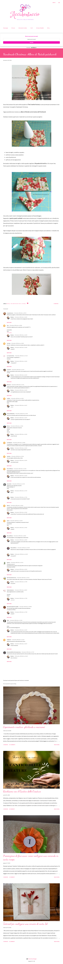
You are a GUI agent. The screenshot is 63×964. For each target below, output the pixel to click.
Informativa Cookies (23, 27)
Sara (8, 325)
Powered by (28, 47)
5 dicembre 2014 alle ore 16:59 (21, 630)
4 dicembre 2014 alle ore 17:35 (21, 490)
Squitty (8, 562)
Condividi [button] (56, 303)
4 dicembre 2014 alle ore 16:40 (21, 347)
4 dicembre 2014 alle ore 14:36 (17, 456)
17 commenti (12, 744)
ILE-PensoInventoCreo (11, 577)
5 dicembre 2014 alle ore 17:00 (21, 581)
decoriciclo (9, 483)
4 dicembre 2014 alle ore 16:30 (21, 317)
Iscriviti (31, 42)
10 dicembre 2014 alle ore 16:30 (21, 554)
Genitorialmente (10, 590)
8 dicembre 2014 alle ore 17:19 (28, 652)
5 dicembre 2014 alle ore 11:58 (16, 620)
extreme (8, 343)
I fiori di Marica (10, 468)
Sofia (8, 620)
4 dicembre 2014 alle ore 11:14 (18, 369)
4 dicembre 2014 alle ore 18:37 (16, 520)
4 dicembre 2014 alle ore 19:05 (21, 512)
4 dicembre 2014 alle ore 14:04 (19, 442)
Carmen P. (9, 369)
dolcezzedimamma (11, 413)
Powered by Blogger (32, 958)
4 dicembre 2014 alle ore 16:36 (21, 434)
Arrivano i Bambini (40, 27)
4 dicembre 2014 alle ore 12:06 (17, 398)
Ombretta (9, 639)
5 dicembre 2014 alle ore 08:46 (25, 606)
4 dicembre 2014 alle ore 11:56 (18, 384)
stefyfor (8, 398)
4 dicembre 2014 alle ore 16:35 (21, 448)
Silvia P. (8, 505)
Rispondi (9, 322)
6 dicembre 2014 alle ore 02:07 (23, 547)
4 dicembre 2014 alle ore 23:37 (23, 577)
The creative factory (15, 303)
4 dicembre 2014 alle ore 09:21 (20, 313)
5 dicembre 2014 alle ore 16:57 (21, 643)
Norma (8, 426)
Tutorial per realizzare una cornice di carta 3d (25, 923)
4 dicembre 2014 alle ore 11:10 (21, 355)
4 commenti (12, 809)
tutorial (23, 303)
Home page (5, 27)
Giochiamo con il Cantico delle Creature (22, 791)
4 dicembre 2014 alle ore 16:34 (21, 390)
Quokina (8, 456)
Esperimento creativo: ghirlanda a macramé (24, 727)
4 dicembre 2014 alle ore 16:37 (21, 405)
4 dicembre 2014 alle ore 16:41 (21, 361)
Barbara (12, 317)
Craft (31, 27)
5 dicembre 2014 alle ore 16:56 (21, 569)
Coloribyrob (9, 442)
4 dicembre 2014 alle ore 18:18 (17, 505)
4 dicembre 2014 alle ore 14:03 (17, 426)
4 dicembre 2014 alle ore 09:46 (16, 325)
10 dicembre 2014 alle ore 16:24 (21, 656)
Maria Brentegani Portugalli (12, 606)
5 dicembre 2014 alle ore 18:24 (21, 539)
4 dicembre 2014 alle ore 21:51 (17, 562)
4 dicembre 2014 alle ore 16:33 (21, 375)
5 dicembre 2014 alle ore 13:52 (18, 639)
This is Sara (9, 332)
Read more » (57, 744)
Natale (8, 303)
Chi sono (13, 27)
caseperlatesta (10, 313)
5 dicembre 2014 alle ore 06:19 (21, 590)
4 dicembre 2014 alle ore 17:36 (21, 497)
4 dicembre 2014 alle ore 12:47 (21, 413)
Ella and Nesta (10, 535)
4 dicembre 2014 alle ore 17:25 (18, 483)
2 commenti (12, 877)
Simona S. (9, 384)
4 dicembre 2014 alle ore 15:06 (20, 468)
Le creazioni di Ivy (10, 355)
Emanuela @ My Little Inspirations (14, 652)
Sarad (8, 520)
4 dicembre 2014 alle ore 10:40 (17, 343)
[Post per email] (27, 303)
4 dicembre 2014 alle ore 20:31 (20, 535)
